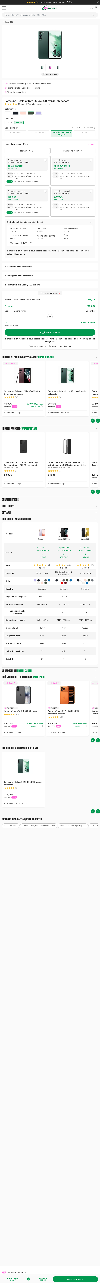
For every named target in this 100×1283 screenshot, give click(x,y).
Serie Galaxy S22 (10, 826)
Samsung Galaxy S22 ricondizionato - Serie (39, 826)
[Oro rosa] (23, 113)
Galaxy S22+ (85, 539)
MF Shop (53, 293)
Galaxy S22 (9, 22)
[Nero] (15, 113)
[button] (50, 67)
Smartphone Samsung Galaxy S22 (72, 826)
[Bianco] (8, 113)
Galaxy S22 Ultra (64, 539)
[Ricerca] (94, 15)
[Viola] (38, 113)
